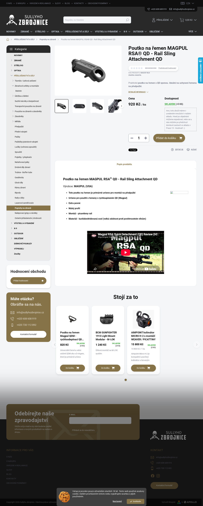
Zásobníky (19, 116)
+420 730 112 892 (26, 324)
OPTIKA (17, 70)
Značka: (134, 75)
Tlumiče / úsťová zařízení (25, 81)
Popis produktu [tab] (124, 164)
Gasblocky (19, 177)
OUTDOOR (18, 233)
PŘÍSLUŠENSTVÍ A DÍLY (24, 76)
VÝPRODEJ (19, 249)
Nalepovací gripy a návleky (26, 213)
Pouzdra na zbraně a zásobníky (28, 111)
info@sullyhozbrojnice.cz (30, 312)
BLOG (67, 3)
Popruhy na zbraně (23, 208)
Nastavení (117, 501)
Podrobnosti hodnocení (167, 68)
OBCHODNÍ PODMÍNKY (98, 3)
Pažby (17, 137)
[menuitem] (12, 32)
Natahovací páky (22, 162)
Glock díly (19, 182)
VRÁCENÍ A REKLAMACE (40, 3)
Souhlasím (137, 501)
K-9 (15, 228)
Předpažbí (19, 126)
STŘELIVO (18, 65)
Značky (17, 254)
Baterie (18, 91)
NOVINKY (18, 55)
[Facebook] (153, 475)
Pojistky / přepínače (23, 157)
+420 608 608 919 (26, 318)
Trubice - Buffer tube (23, 172)
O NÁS (9, 3)
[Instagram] (158, 475)
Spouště (18, 152)
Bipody (18, 193)
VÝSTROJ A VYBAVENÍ (24, 223)
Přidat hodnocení (20, 281)
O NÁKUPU (20, 3)
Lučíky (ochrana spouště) (26, 147)
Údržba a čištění (21, 96)
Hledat (127, 20)
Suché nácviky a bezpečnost (27, 101)
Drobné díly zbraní (22, 167)
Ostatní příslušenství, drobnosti (28, 218)
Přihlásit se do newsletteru (83, 430)
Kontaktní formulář (28, 334)
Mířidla (18, 121)
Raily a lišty (19, 198)
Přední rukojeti (21, 132)
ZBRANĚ (17, 60)
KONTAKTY (79, 3)
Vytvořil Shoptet (168, 502)
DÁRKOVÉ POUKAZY (23, 243)
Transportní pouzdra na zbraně (28, 106)
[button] (126, 380)
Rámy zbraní (20, 187)
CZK (188, 3)
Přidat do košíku (166, 138)
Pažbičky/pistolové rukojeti (26, 142)
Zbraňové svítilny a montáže (27, 86)
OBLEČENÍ (18, 238)
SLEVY (58, 3)
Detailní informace (137, 92)
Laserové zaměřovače (24, 203)
